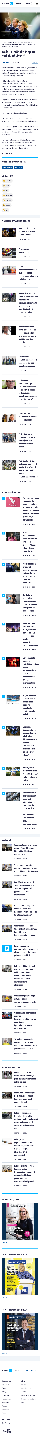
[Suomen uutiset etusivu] (11, 3)
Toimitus (24, 1392)
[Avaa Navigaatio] (37, 3)
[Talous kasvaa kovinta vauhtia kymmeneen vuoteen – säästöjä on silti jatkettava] (7, 870)
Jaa (34, 62)
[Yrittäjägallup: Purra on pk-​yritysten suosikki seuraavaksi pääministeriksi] (7, 1001)
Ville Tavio (18, 168)
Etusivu (24, 1384)
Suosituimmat (26, 1388)
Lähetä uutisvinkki (28, 1395)
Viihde (4, 1413)
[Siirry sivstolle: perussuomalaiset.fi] (10, 1431)
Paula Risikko (7, 168)
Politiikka (5, 62)
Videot (4, 1406)
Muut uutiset (6, 1399)
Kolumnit (5, 1409)
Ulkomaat (5, 1395)
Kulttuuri (5, 1402)
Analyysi (5, 1392)
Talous (4, 1388)
